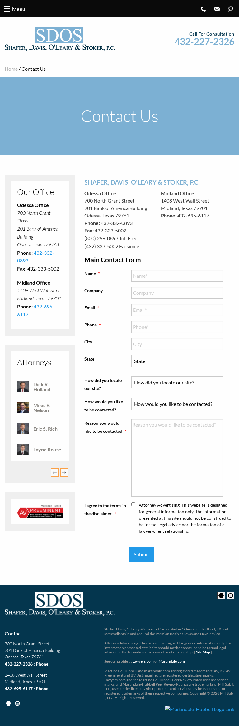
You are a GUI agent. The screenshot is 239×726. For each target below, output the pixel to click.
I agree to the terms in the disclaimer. (105, 509)
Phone (92, 324)
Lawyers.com (143, 661)
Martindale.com (172, 661)
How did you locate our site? (103, 384)
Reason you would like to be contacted (105, 426)
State (89, 358)
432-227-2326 (204, 41)
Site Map (203, 652)
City (88, 341)
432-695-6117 (19, 688)
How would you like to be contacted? (103, 405)
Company (93, 290)
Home (11, 69)
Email (91, 307)
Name (92, 273)
